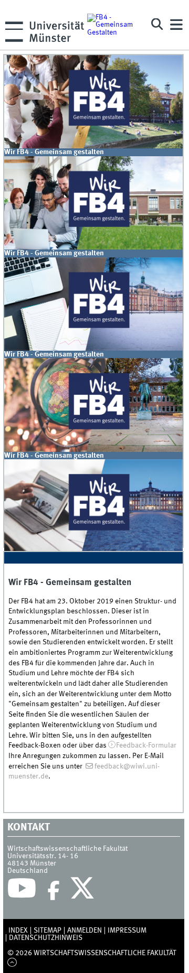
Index (18, 930)
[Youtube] (21, 891)
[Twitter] (84, 891)
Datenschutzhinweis (45, 938)
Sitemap (47, 930)
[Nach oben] (12, 963)
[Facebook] (53, 891)
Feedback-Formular (146, 745)
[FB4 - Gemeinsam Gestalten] (114, 25)
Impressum (127, 930)
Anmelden (84, 930)
